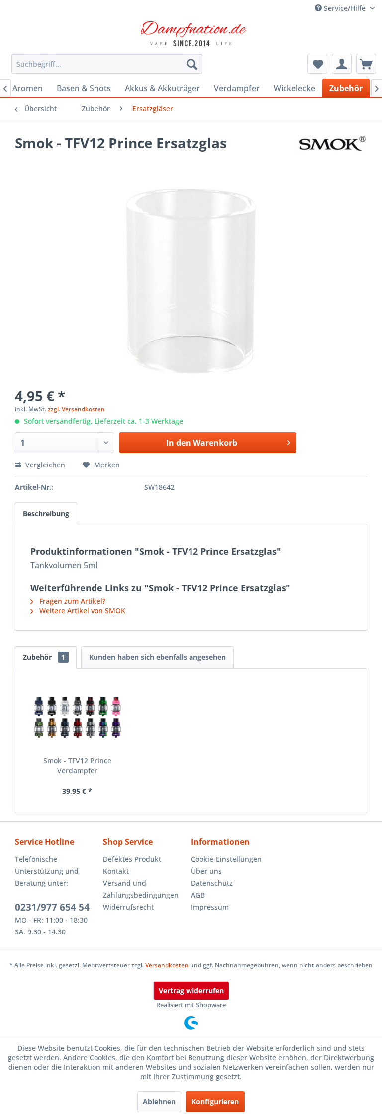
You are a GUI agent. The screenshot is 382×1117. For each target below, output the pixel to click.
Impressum (210, 907)
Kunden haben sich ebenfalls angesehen (157, 657)
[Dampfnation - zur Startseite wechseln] (193, 33)
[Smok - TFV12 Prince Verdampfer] (77, 716)
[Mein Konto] (342, 64)
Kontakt (116, 871)
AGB (198, 895)
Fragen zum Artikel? (71, 601)
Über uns (206, 871)
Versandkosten (167, 965)
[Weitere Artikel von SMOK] (331, 152)
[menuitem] (106, 64)
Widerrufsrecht (128, 907)
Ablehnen (159, 1101)
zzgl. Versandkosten (76, 409)
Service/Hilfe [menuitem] (345, 8)
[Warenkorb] (366, 64)
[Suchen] (192, 64)
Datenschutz (212, 883)
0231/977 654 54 (52, 907)
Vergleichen (44, 464)
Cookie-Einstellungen (226, 859)
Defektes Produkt (132, 859)
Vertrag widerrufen (191, 990)
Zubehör (44, 657)
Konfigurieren (215, 1101)
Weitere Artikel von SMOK (81, 610)
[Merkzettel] (317, 64)
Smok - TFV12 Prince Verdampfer (77, 765)
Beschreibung (46, 513)
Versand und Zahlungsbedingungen (141, 889)
